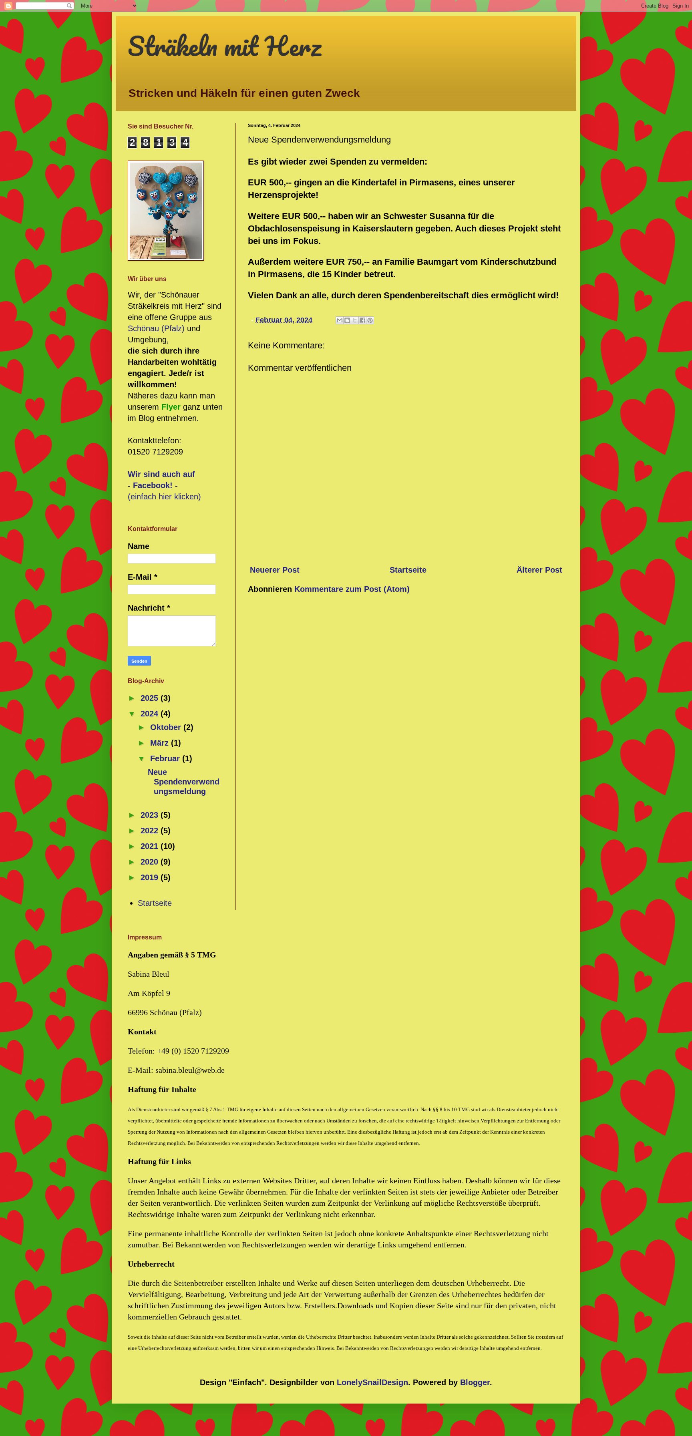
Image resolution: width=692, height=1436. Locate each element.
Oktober (166, 727)
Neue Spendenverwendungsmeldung (183, 782)
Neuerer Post (275, 569)
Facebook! (153, 485)
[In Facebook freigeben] (362, 320)
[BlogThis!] (347, 320)
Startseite (408, 569)
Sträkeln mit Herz (224, 46)
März (160, 742)
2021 (151, 846)
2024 (151, 713)
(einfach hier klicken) (164, 496)
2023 (151, 815)
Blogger (475, 1382)
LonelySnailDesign (372, 1382)
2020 (151, 861)
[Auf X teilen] (355, 320)
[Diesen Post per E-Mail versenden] (340, 320)
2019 (151, 877)
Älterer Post (539, 569)
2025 (151, 698)
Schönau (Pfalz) (156, 328)
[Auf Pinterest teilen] (370, 320)
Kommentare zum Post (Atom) (352, 589)
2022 (151, 830)
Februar (166, 758)
